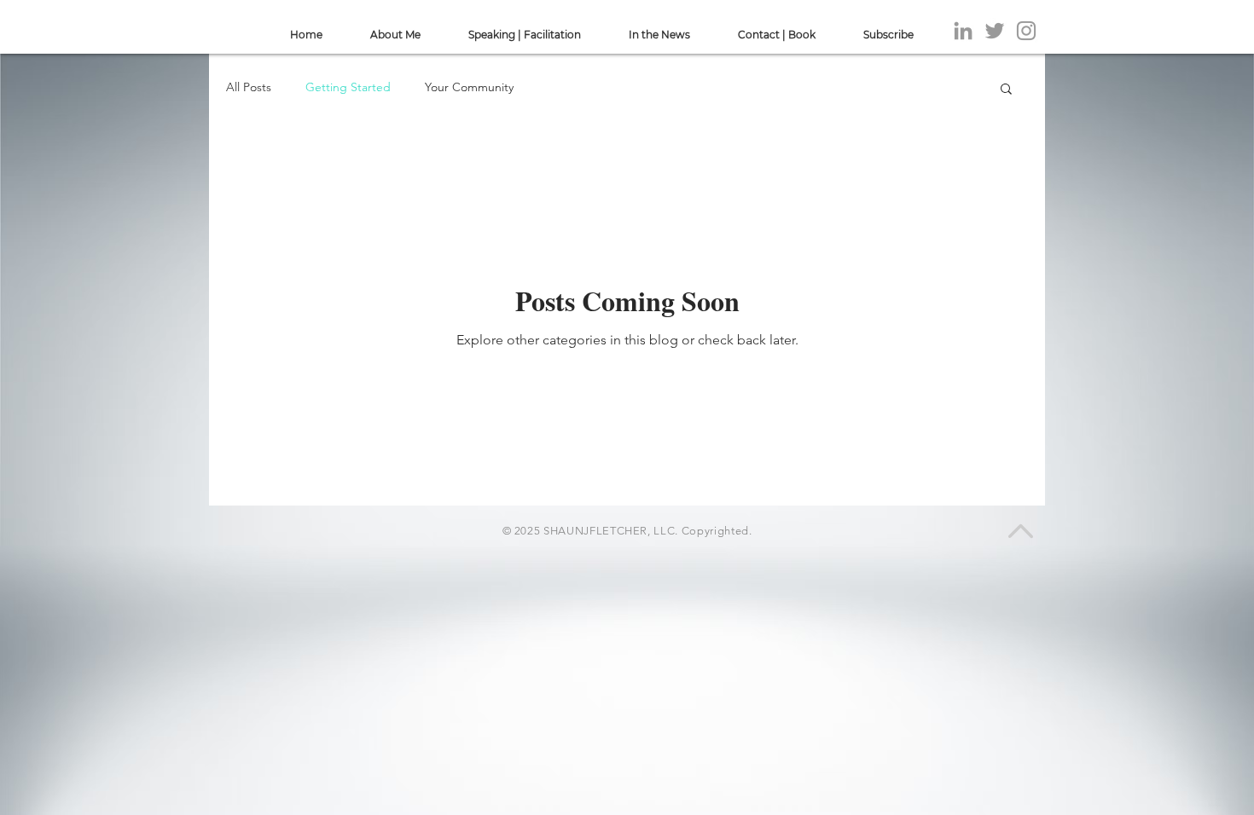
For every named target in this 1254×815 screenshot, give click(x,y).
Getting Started (348, 87)
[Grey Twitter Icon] (994, 30)
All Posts (248, 87)
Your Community (469, 87)
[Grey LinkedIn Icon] (963, 30)
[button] (1006, 90)
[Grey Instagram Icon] (1026, 30)
